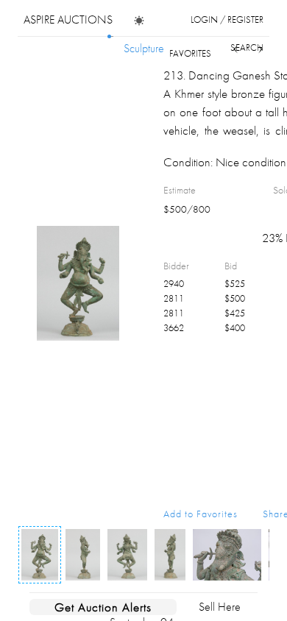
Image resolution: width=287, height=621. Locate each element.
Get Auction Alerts (103, 607)
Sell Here (220, 606)
